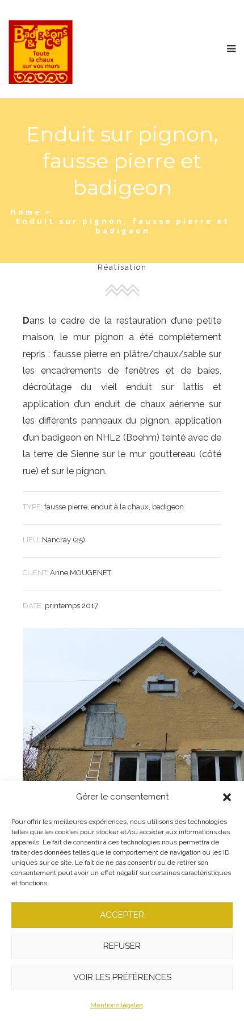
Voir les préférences (122, 977)
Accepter (122, 915)
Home (25, 212)
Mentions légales (116, 1005)
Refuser (122, 946)
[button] (227, 797)
